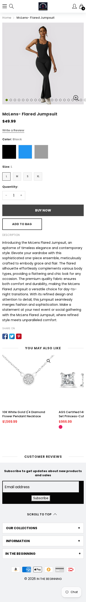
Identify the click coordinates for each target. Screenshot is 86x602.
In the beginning (49, 579)
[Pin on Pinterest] (19, 336)
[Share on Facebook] (5, 336)
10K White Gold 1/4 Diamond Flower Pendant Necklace (23, 414)
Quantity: (10, 187)
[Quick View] (48, 360)
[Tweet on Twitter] (12, 336)
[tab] (43, 528)
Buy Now (43, 210)
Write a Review (13, 130)
